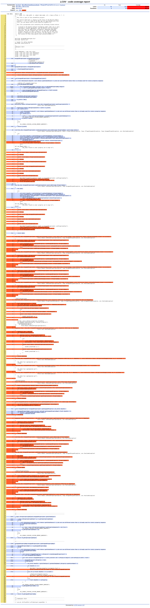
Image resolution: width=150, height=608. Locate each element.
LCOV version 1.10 (79, 605)
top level (18, 5)
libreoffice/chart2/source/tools (30, 5)
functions (62, 5)
